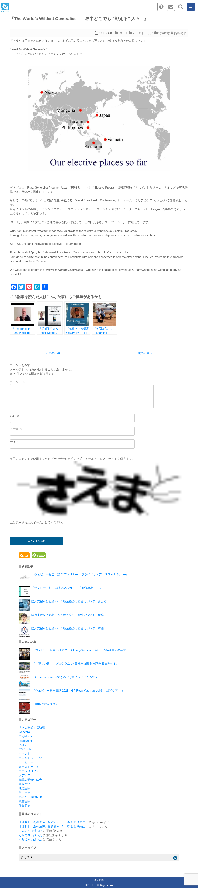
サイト (14, 441)
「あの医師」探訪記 (32, 727)
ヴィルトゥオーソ (30, 758)
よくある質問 (161, 7)
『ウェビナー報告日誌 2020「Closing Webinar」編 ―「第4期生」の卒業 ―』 (82, 650)
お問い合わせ (171, 7)
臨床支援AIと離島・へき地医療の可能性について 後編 (67, 614)
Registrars (25, 736)
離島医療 (24, 805)
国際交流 (24, 784)
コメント (17, 382)
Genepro (24, 732)
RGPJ (123, 33)
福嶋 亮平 (180, 33)
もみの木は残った (30, 830)
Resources (26, 740)
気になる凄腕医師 (30, 797)
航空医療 (24, 801)
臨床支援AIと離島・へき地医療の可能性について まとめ (69, 601)
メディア (24, 775)
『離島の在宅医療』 (45, 704)
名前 (15, 415)
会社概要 (99, 880)
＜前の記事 (53, 353)
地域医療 (164, 33)
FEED (40, 555)
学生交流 (24, 792)
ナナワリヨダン (29, 771)
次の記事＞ (145, 353)
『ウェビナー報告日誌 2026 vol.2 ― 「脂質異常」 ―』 (66, 587)
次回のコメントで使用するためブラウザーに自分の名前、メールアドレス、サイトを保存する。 (72, 458)
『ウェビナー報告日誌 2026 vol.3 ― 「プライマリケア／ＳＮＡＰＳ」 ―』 (80, 574)
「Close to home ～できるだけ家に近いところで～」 (66, 677)
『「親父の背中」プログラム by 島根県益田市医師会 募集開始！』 (75, 663)
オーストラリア (142, 33)
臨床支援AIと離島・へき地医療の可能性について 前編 (67, 628)
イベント (24, 753)
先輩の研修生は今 (30, 779)
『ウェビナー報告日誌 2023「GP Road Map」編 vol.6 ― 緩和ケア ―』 (78, 690)
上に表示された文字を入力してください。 (37, 522)
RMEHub (25, 749)
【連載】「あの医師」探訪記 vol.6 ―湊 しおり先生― (53, 822)
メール (16, 428)
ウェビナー (26, 762)
